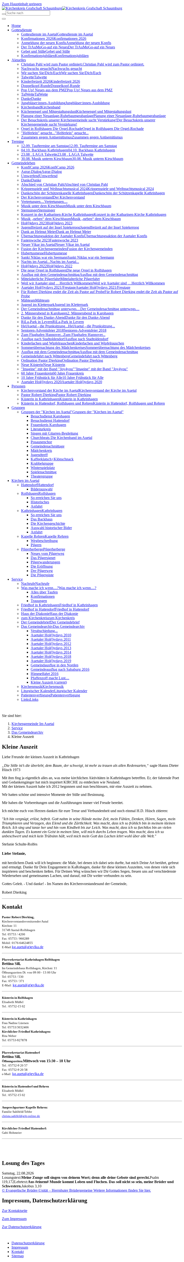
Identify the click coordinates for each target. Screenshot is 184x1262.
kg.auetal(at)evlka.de (27, 947)
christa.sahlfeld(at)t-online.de (21, 1116)
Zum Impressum (14, 1219)
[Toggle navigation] (4, 19)
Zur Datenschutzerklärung (21, 1227)
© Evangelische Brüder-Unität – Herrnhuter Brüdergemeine (47, 1190)
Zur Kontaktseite (14, 1211)
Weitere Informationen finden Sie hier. (121, 1190)
